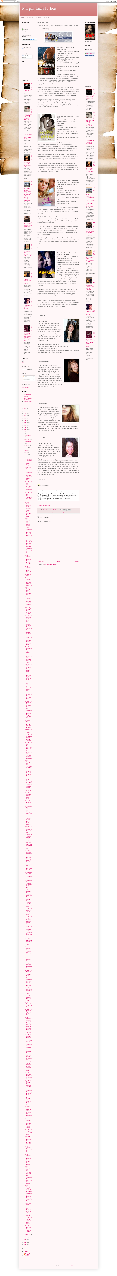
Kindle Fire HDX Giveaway (28, 1204)
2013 (25, 1240)
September (28, 441)
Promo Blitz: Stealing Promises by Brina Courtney (28, 1058)
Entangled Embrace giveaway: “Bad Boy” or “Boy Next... (28, 1066)
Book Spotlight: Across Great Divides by (28, 569)
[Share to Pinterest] (70, 510)
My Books (38, 17)
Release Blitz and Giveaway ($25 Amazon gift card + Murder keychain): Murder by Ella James (28, 333)
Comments (27, 379)
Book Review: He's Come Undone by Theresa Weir (28, 990)
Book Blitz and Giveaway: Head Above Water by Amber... (28, 1228)
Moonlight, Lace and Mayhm (28, 398)
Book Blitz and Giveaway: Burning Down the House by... (28, 787)
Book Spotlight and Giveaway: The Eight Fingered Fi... (28, 1171)
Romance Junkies (28, 401)
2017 (25, 423)
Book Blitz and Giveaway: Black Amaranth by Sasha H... (28, 973)
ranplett (61, 1265)
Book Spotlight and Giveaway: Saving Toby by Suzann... (28, 1123)
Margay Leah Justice (39, 8)
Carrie (26, 1251)
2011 (25, 1244)
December (27, 431)
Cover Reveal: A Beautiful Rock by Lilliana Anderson (28, 737)
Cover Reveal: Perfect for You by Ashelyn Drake (28, 911)
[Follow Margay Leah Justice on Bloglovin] (29, 40)
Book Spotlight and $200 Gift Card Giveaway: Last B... (28, 591)
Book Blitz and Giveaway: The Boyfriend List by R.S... (28, 704)
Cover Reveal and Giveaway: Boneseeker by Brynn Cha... (28, 883)
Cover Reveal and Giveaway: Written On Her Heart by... (28, 496)
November (27, 435)
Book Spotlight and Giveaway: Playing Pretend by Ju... (28, 951)
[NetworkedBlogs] (89, 53)
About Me (30, 17)
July (26, 447)
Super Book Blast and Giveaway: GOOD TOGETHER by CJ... (28, 1038)
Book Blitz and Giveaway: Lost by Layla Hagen (28, 795)
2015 (25, 427)
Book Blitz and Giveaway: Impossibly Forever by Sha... (28, 829)
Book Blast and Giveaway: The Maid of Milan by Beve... (28, 902)
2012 (25, 1242)
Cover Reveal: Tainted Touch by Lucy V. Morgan (28, 1220)
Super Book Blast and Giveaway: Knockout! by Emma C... (28, 1100)
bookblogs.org (25, 387)
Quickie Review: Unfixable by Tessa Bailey (28, 513)
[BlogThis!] (66, 510)
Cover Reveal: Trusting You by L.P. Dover (28, 1132)
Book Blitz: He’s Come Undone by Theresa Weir (28, 941)
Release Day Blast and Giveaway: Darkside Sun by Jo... (28, 1029)
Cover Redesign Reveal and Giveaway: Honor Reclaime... (28, 542)
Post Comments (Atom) (50, 564)
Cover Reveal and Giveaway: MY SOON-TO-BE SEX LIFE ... (28, 486)
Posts (25, 376)
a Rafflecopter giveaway (44, 505)
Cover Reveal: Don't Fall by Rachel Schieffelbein (28, 875)
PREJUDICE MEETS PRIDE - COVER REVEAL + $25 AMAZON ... (28, 1111)
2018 (25, 420)
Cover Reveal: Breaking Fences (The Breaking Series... (28, 772)
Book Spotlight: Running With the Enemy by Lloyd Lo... (28, 1020)
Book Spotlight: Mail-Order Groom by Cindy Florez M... (28, 820)
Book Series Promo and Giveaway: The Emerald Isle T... (28, 650)
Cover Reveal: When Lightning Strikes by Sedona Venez (28, 920)
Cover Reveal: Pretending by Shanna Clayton (28, 1092)
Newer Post (41, 561)
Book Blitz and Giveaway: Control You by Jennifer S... (28, 1075)
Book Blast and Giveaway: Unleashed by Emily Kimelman (28, 1140)
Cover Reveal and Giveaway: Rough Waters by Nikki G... (28, 714)
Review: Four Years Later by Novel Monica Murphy (28, 462)
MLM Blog (47, 17)
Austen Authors (27, 394)
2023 (25, 408)
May (26, 452)
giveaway (65, 512)
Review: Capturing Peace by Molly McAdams (28, 505)
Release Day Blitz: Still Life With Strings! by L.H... (28, 627)
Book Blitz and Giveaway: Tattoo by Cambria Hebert (28, 858)
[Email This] (64, 510)
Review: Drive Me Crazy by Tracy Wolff (28, 998)
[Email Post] (61, 509)
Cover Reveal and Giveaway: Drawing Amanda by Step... (28, 1197)
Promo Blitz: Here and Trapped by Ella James (28, 1004)
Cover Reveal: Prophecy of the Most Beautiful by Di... (28, 618)
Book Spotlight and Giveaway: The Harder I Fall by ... (28, 764)
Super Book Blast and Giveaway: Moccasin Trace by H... (28, 1084)
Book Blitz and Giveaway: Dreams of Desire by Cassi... (28, 659)
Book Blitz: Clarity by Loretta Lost (28, 852)
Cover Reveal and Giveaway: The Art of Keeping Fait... (28, 476)
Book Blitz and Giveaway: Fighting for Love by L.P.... (28, 1012)
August (27, 445)
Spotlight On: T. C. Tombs (28, 731)
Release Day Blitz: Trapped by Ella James (28, 780)
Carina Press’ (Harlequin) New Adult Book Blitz (52, 512)
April (26, 454)
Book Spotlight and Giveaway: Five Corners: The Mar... (28, 559)
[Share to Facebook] (69, 510)
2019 (25, 418)
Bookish (26, 396)
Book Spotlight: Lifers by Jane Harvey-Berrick (28, 1211)
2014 (25, 430)
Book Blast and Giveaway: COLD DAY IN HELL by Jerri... (28, 723)
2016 (25, 425)
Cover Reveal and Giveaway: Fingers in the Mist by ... (28, 533)
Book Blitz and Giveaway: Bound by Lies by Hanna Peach (28, 668)
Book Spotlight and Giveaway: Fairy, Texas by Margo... (28, 893)
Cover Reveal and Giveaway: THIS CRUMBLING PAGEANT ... (28, 931)
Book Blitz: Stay (28, 574)
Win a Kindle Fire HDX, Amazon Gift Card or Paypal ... (28, 867)
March (27, 457)
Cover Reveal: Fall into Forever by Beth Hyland (28, 1180)
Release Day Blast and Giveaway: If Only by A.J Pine (28, 610)
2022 (25, 411)
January (27, 1237)
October (27, 439)
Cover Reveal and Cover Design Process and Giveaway (28, 982)
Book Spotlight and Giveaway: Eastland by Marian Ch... (28, 523)
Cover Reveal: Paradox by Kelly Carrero (28, 551)
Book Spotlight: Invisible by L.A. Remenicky (28, 1149)
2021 (25, 413)
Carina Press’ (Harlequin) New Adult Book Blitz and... (28, 845)
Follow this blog (90, 55)
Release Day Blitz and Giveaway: (28, 633)
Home (22, 17)
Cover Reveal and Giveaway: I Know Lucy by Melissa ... (28, 746)
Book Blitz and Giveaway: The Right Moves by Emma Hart (28, 755)
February (27, 1234)
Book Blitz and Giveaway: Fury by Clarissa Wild (28, 837)
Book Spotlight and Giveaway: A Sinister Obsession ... (28, 601)
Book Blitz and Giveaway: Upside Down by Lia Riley (28, 676)
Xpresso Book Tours (72, 512)
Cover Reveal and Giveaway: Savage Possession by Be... (28, 640)
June (26, 450)
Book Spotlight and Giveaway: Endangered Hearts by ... (28, 581)
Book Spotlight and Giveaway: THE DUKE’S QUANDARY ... (28, 963)
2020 (25, 415)
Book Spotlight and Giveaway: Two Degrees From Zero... (28, 1159)
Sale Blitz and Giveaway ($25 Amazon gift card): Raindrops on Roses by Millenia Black (28, 113)
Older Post (76, 561)
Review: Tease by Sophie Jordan (28, 802)
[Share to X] (67, 510)
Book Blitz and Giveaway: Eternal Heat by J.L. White (28, 137)
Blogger (72, 1265)
